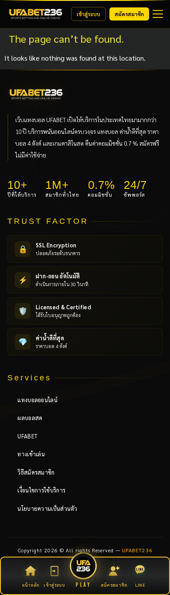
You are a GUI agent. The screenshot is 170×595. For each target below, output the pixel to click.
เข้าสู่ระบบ (88, 13)
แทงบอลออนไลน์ (34, 400)
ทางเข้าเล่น (28, 454)
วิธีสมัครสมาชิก (33, 472)
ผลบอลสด (26, 417)
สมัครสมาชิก (129, 13)
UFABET (24, 436)
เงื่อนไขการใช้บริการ (38, 490)
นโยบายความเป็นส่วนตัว (44, 508)
